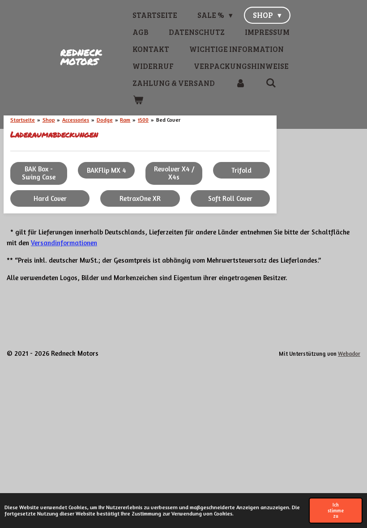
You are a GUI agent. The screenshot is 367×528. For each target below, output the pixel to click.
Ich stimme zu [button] (336, 510)
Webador (349, 353)
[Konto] (240, 83)
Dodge (105, 119)
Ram (125, 119)
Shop (49, 119)
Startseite (22, 119)
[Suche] (271, 83)
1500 (143, 119)
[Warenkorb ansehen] (138, 100)
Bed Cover (168, 119)
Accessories (75, 119)
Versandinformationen (64, 242)
